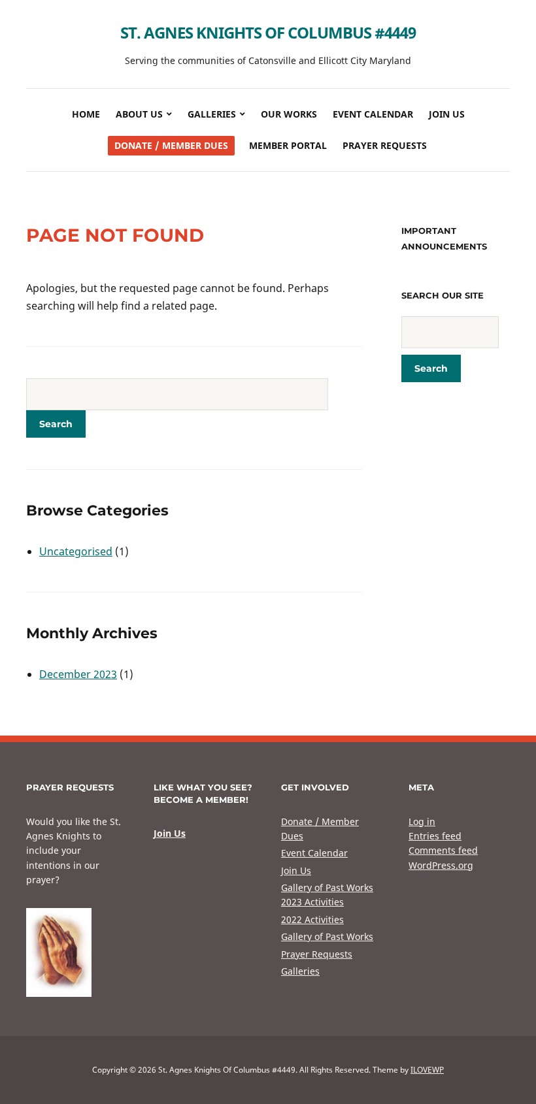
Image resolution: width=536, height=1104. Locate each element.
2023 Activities (312, 902)
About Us (139, 114)
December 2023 (78, 674)
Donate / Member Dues (171, 145)
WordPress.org (441, 865)
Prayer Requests (385, 145)
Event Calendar (373, 114)
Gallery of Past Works (327, 887)
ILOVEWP (427, 1069)
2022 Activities (312, 919)
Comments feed (443, 850)
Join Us (447, 114)
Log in (422, 821)
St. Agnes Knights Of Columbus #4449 (268, 32)
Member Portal (288, 145)
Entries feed (435, 836)
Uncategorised (75, 551)
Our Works (289, 114)
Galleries (212, 114)
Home (86, 114)
